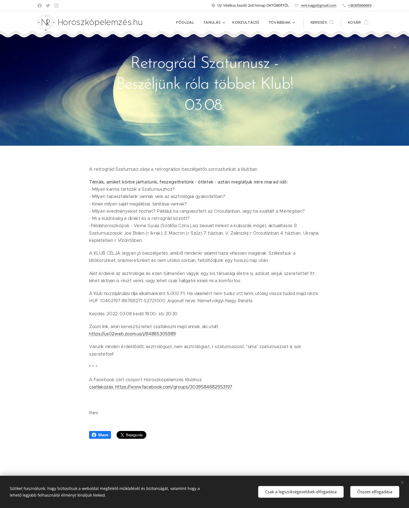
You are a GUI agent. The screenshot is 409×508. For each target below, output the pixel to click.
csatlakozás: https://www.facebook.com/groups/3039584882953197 (160, 387)
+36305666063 (359, 5)
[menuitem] (187, 22)
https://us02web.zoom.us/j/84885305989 (132, 334)
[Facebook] (39, 5)
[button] (322, 22)
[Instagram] (56, 5)
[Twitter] (48, 5)
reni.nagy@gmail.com (318, 5)
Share (103, 435)
